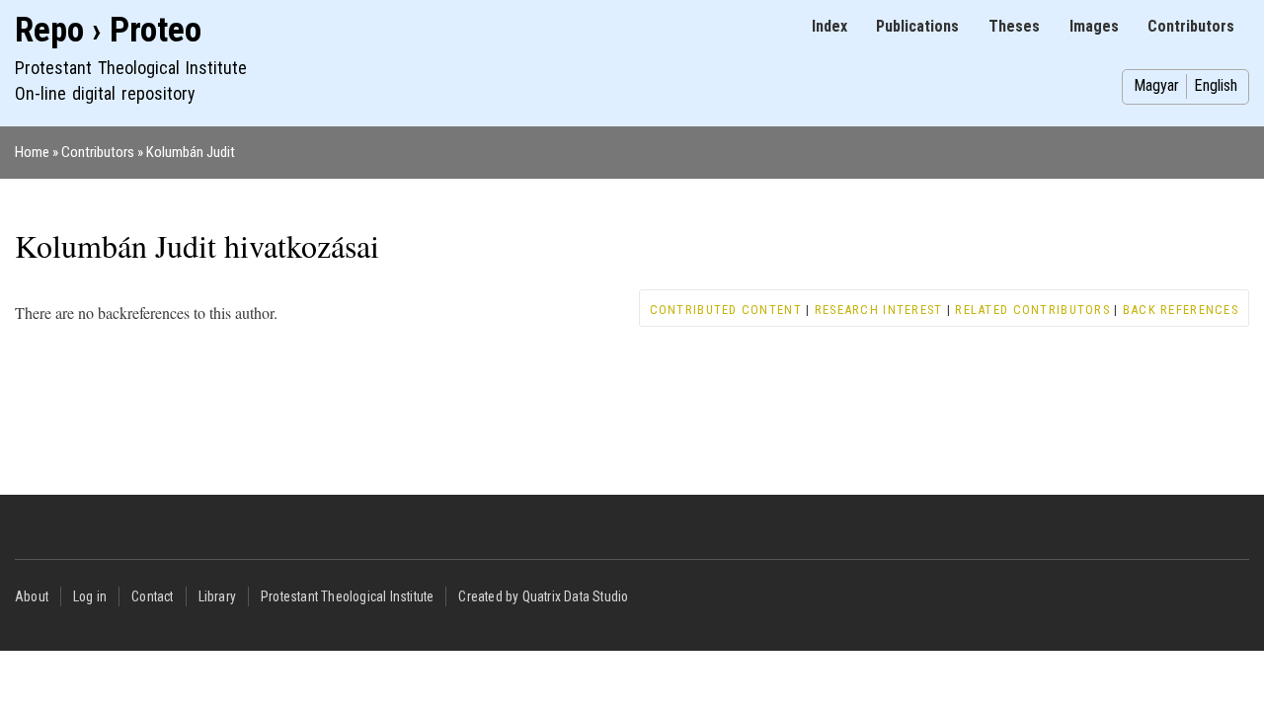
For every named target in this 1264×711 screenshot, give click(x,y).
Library (217, 596)
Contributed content (726, 309)
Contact (152, 596)
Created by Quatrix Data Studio (543, 596)
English (1215, 85)
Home (32, 152)
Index (829, 26)
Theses (1014, 26)
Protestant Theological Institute (347, 596)
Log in (90, 596)
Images (1094, 26)
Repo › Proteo (108, 30)
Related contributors (1032, 309)
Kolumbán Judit (190, 152)
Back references (1180, 309)
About (31, 596)
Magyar (1156, 85)
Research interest (879, 309)
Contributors (1190, 26)
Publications (917, 26)
